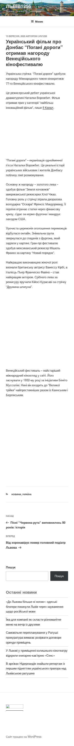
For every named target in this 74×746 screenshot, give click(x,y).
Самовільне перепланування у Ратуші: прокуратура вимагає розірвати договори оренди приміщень (33, 637)
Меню (39, 21)
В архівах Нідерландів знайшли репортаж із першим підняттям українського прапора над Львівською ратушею (36, 668)
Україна (27, 494)
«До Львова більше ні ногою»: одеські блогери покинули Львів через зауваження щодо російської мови (34, 606)
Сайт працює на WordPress (23, 736)
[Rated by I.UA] (14, 707)
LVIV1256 (42, 36)
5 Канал (48, 107)
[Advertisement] (37, 136)
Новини (16, 494)
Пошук (11, 567)
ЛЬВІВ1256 (18, 6)
